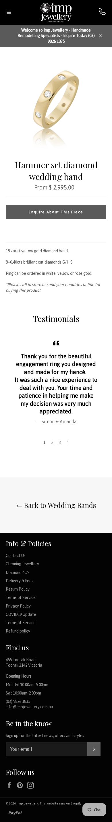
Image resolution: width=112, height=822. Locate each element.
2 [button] (52, 442)
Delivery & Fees (19, 581)
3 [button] (60, 442)
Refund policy (18, 631)
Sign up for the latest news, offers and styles (45, 735)
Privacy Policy (18, 606)
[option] (56, 381)
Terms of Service (21, 597)
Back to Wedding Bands (59, 505)
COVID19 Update (21, 614)
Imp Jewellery (28, 803)
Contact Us (16, 555)
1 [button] (44, 442)
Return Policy (18, 589)
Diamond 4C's (18, 572)
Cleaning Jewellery (22, 564)
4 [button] (68, 442)
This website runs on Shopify (60, 803)
